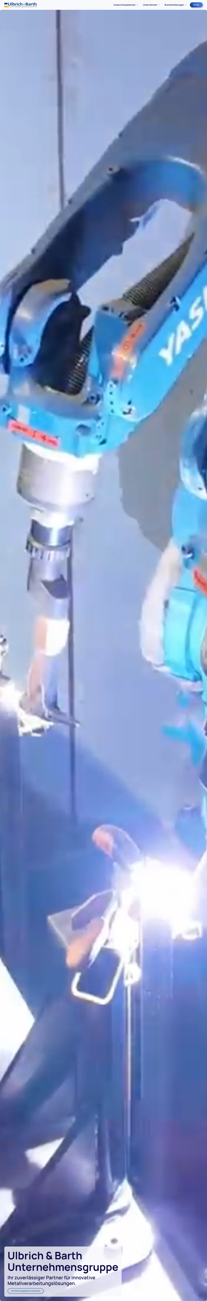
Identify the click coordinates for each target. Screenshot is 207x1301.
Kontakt (196, 5)
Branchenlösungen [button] (174, 4)
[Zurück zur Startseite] (20, 5)
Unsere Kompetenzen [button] (124, 4)
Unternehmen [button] (150, 4)
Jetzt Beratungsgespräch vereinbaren (25, 1291)
